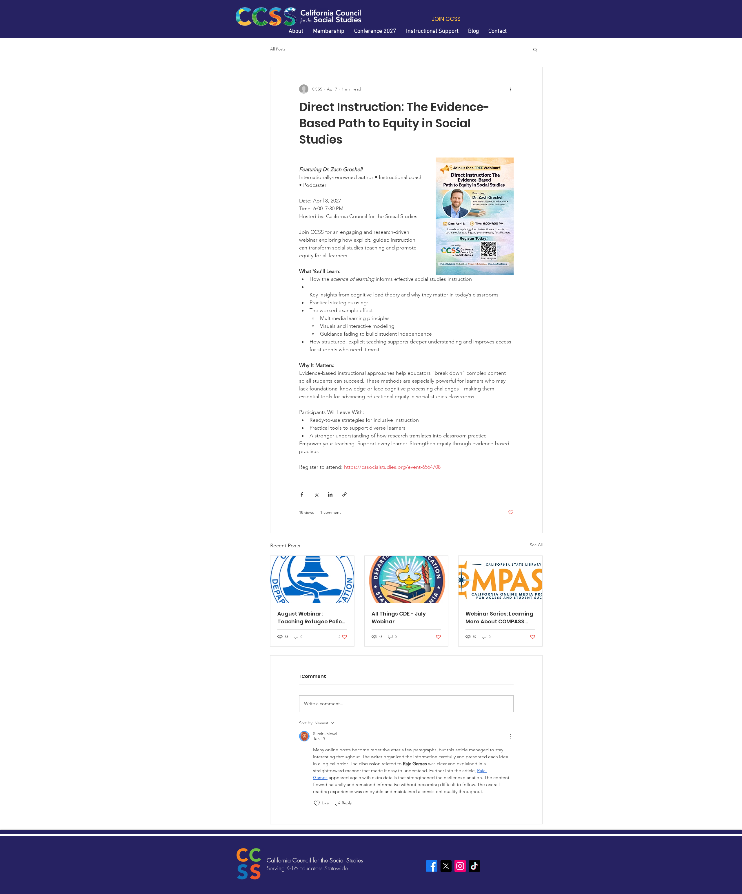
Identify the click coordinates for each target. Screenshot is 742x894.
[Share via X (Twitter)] (316, 494)
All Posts (277, 49)
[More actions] (510, 89)
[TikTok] (474, 866)
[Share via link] (344, 494)
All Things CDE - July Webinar (399, 617)
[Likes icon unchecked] (317, 803)
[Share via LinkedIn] (330, 494)
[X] (446, 866)
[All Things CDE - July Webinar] (406, 579)
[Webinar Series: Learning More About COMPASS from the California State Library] (500, 579)
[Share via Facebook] (302, 494)
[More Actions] (510, 736)
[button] (535, 49)
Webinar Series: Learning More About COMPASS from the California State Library (499, 617)
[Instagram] (460, 866)
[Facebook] (431, 866)
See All (536, 544)
